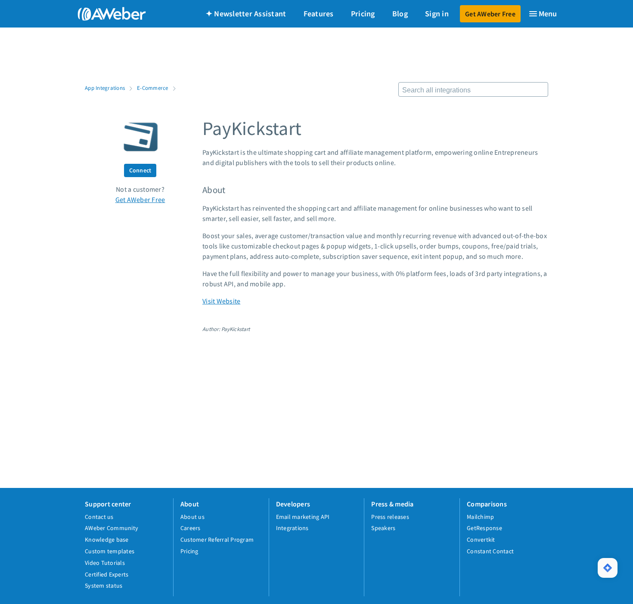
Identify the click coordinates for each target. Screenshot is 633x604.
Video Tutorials (105, 563)
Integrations (292, 528)
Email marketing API (303, 517)
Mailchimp (480, 517)
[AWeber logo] (105, 14)
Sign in (437, 13)
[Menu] (542, 14)
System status (103, 585)
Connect (140, 170)
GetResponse (484, 528)
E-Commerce (152, 87)
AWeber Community (111, 528)
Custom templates (109, 551)
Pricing (363, 13)
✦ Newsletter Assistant (246, 13)
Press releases (390, 517)
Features (319, 13)
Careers (190, 528)
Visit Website (221, 301)
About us (192, 517)
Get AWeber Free (490, 13)
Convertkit (481, 539)
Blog (400, 13)
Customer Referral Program (217, 539)
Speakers (383, 528)
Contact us (99, 517)
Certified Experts (106, 574)
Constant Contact (490, 551)
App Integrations (105, 87)
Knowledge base (107, 539)
